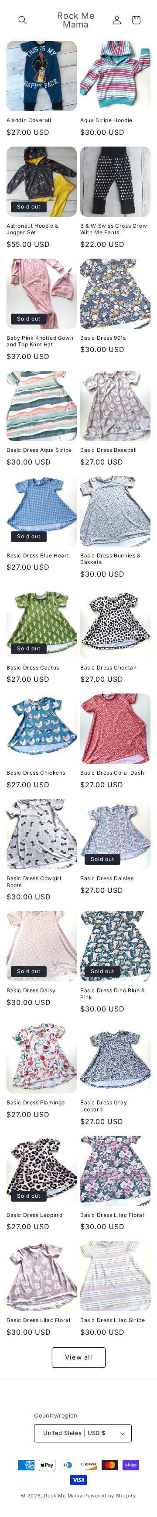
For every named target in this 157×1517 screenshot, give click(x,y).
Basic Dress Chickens (36, 772)
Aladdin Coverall (29, 120)
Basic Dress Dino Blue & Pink (112, 994)
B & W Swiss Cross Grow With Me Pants (113, 229)
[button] (22, 20)
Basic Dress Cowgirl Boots (34, 881)
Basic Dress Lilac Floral (112, 1215)
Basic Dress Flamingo (36, 1102)
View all (78, 1357)
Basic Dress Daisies (106, 878)
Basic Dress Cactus (33, 667)
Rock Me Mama (63, 1496)
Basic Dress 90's (103, 338)
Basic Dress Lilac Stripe (112, 1320)
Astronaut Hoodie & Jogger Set (33, 229)
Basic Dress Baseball (108, 450)
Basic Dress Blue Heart (38, 555)
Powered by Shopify (110, 1496)
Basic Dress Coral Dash (112, 772)
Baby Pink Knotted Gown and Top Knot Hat (40, 341)
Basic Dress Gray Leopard (103, 1106)
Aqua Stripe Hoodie (106, 120)
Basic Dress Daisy (31, 990)
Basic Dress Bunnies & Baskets (110, 559)
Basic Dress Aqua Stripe (39, 450)
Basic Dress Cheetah (108, 667)
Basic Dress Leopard (34, 1215)
